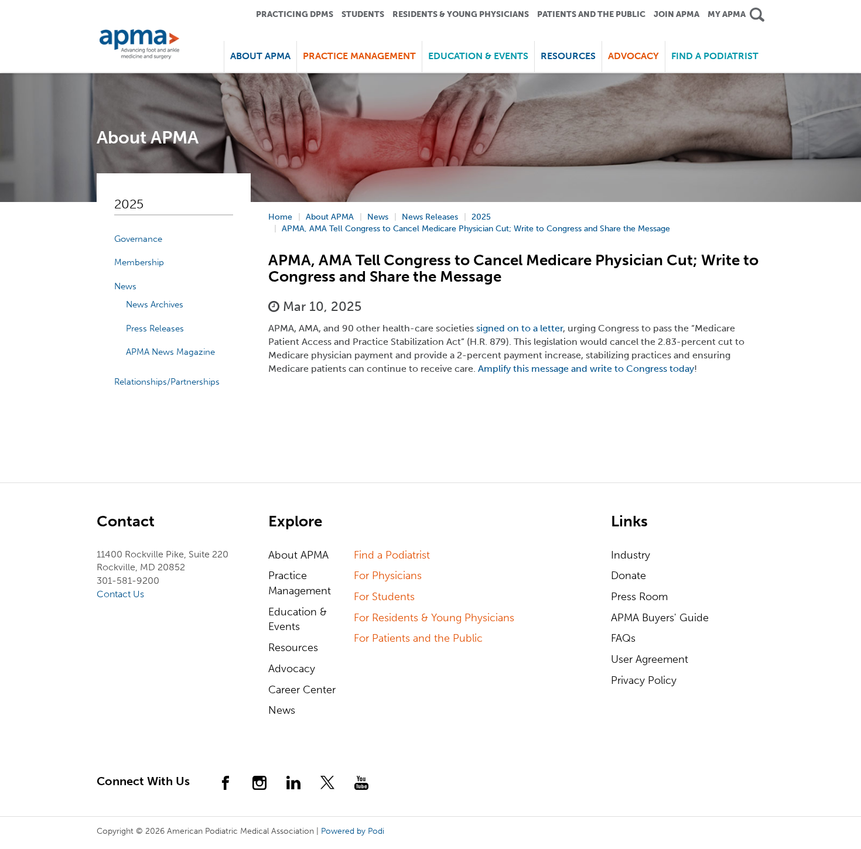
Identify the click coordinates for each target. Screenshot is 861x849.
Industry (630, 555)
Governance (138, 239)
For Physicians (388, 575)
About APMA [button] (260, 55)
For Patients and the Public (418, 638)
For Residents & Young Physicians (434, 617)
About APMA (298, 555)
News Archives (154, 304)
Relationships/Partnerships (167, 381)
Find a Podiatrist (714, 55)
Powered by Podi (352, 831)
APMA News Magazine (170, 352)
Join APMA (676, 14)
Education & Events (297, 619)
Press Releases (155, 328)
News (125, 286)
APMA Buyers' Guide (660, 617)
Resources (293, 647)
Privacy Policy (643, 680)
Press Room (639, 596)
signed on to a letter (519, 328)
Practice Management (299, 583)
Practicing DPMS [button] (294, 14)
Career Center (302, 689)
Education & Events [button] (478, 55)
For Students (384, 596)
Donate (628, 575)
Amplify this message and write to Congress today (586, 368)
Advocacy (291, 668)
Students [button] (362, 14)
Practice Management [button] (359, 55)
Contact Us (120, 594)
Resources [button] (568, 55)
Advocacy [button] (633, 55)
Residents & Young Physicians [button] (460, 14)
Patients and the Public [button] (591, 14)
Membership (139, 262)
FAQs (623, 638)
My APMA (727, 14)
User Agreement (649, 659)
